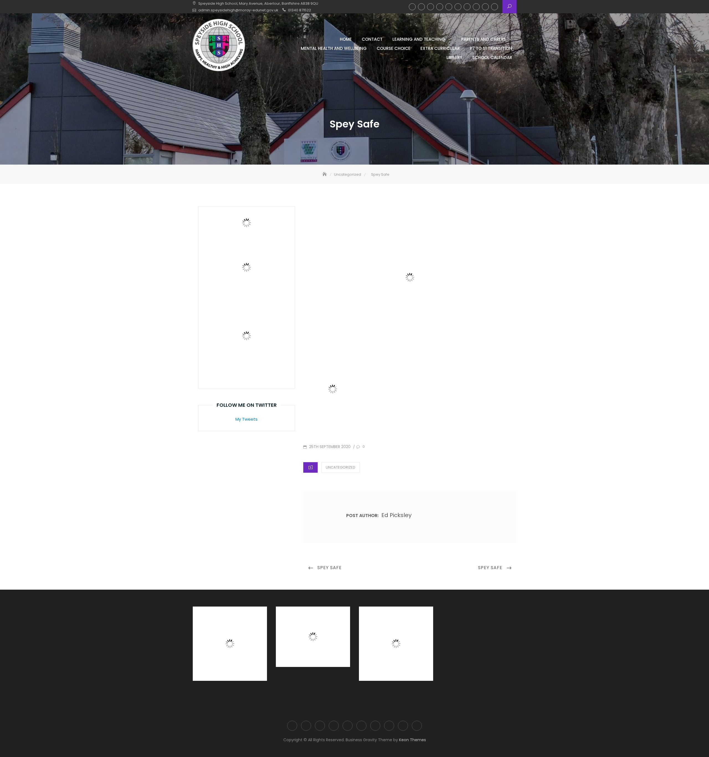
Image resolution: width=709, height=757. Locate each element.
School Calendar (494, 6)
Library (485, 6)
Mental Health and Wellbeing (448, 6)
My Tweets (246, 419)
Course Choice (457, 6)
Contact (421, 6)
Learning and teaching (430, 6)
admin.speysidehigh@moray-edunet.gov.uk (238, 10)
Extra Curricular (467, 6)
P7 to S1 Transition (476, 6)
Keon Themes (412, 740)
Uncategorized (340, 467)
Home (412, 6)
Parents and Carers (439, 6)
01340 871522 (299, 10)
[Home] (325, 174)
